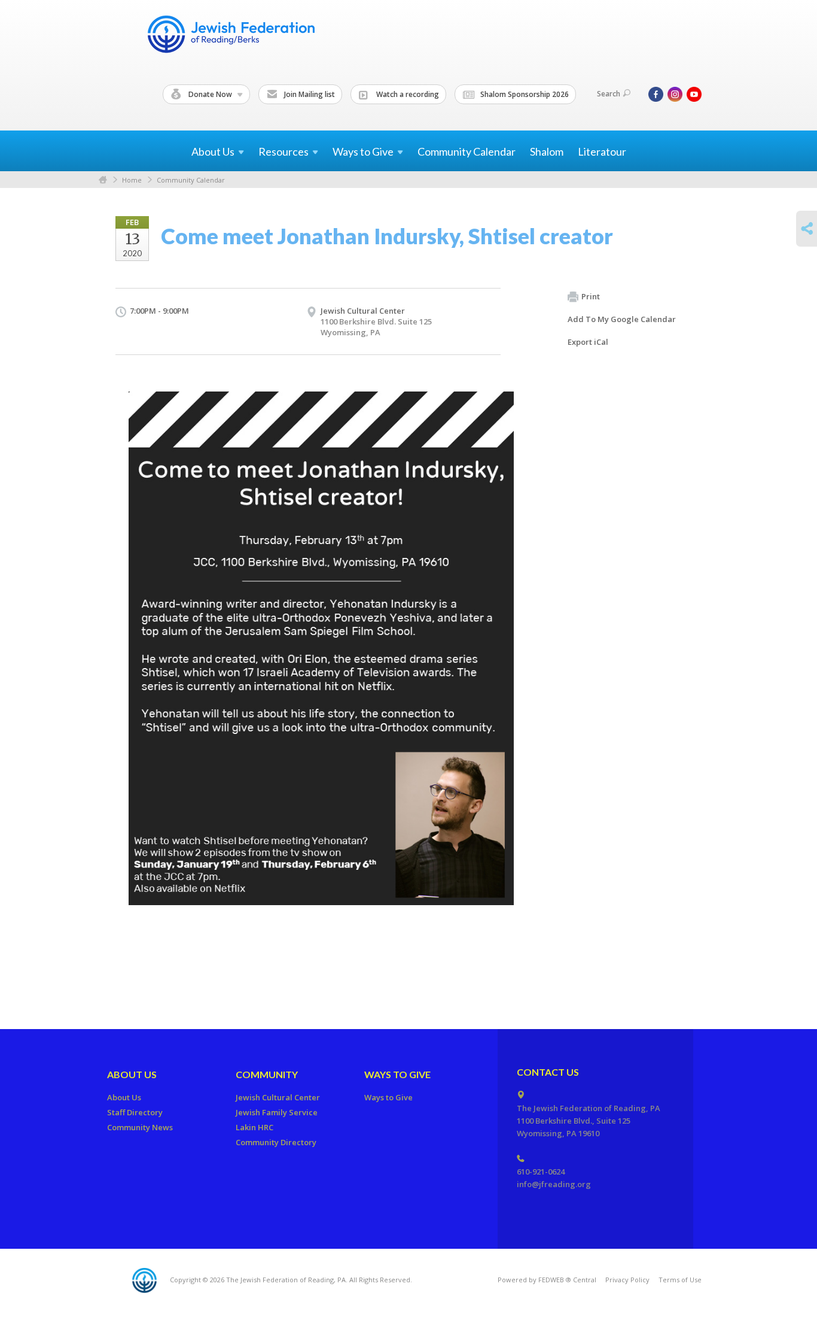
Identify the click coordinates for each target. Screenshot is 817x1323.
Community (267, 1074)
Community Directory (276, 1142)
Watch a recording (406, 94)
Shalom (546, 151)
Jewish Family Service (277, 1112)
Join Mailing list (308, 94)
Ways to (363, 151)
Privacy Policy (627, 1279)
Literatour (602, 151)
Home (103, 180)
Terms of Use (680, 1279)
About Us (132, 1074)
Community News (140, 1127)
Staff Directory (135, 1112)
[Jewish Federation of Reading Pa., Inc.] (230, 36)
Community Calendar (466, 151)
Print (590, 296)
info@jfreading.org (554, 1184)
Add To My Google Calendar (622, 319)
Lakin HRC (254, 1127)
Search (608, 94)
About (212, 151)
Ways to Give (397, 1074)
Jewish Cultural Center (363, 310)
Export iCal (588, 341)
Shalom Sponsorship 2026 (523, 94)
